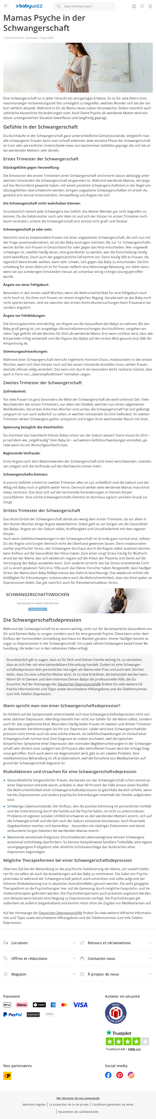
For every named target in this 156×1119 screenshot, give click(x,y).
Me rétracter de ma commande (78, 1098)
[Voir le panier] (150, 6)
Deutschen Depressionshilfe (79, 684)
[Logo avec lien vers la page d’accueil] (29, 6)
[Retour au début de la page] (152, 1090)
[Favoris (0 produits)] (142, 6)
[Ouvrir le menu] (5, 6)
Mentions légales (34, 1104)
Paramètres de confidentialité (78, 1112)
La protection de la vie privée (69, 1104)
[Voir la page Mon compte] (134, 6)
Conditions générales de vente (112, 1104)
